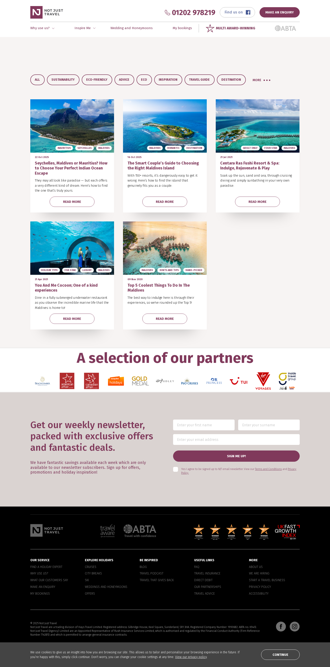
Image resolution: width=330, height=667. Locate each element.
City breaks (93, 573)
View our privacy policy (191, 657)
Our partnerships (207, 587)
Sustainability (63, 80)
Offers (90, 593)
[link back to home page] (46, 530)
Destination (231, 80)
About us (256, 566)
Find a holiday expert (46, 566)
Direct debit (203, 580)
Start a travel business (267, 580)
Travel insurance (207, 573)
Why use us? (39, 573)
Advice (124, 80)
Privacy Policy (260, 587)
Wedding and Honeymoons (131, 28)
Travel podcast (151, 573)
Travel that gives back (157, 580)
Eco (144, 80)
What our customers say (49, 580)
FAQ (196, 566)
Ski (87, 580)
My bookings (182, 28)
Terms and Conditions (268, 469)
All (37, 80)
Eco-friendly (96, 80)
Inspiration (168, 80)
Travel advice (204, 593)
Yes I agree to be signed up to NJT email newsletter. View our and (238, 471)
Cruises (90, 566)
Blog (143, 566)
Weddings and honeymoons (106, 587)
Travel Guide (199, 80)
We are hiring (259, 573)
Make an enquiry (42, 587)
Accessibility (258, 593)
